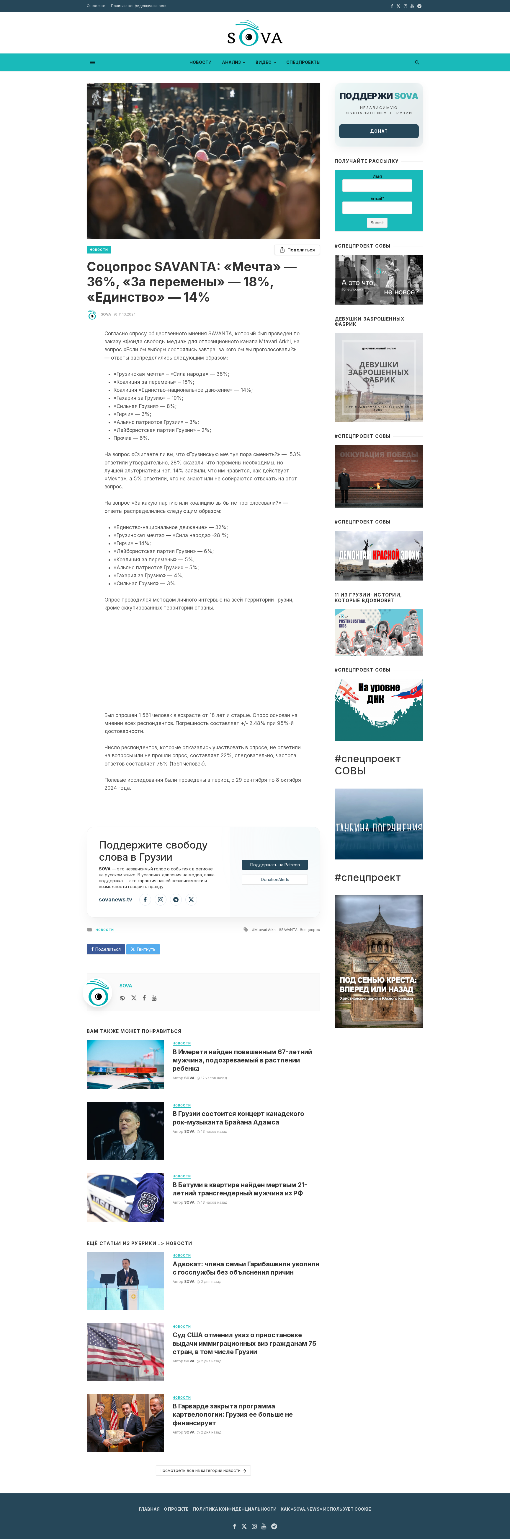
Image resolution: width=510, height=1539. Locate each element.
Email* (377, 198)
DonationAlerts (275, 879)
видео (264, 62)
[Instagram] (160, 900)
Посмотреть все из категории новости (200, 1470)
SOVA (106, 314)
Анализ (231, 62)
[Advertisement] (203, 661)
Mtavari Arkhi (265, 929)
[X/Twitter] (191, 900)
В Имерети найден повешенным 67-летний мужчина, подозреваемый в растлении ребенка (242, 1060)
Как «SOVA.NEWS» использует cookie (326, 1509)
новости (200, 62)
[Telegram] (176, 900)
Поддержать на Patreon (275, 864)
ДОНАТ (379, 131)
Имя (377, 176)
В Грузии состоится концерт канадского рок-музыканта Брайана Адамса (238, 1118)
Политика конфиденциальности (138, 6)
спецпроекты (303, 62)
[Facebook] (145, 900)
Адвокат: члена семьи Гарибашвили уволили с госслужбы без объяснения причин (246, 1268)
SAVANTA (289, 929)
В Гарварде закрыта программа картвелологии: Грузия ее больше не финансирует (233, 1414)
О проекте (96, 6)
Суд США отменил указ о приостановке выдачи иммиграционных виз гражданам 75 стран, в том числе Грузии (244, 1343)
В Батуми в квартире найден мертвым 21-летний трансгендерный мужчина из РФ (240, 1189)
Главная (149, 1509)
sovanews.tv (115, 899)
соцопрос (311, 929)
